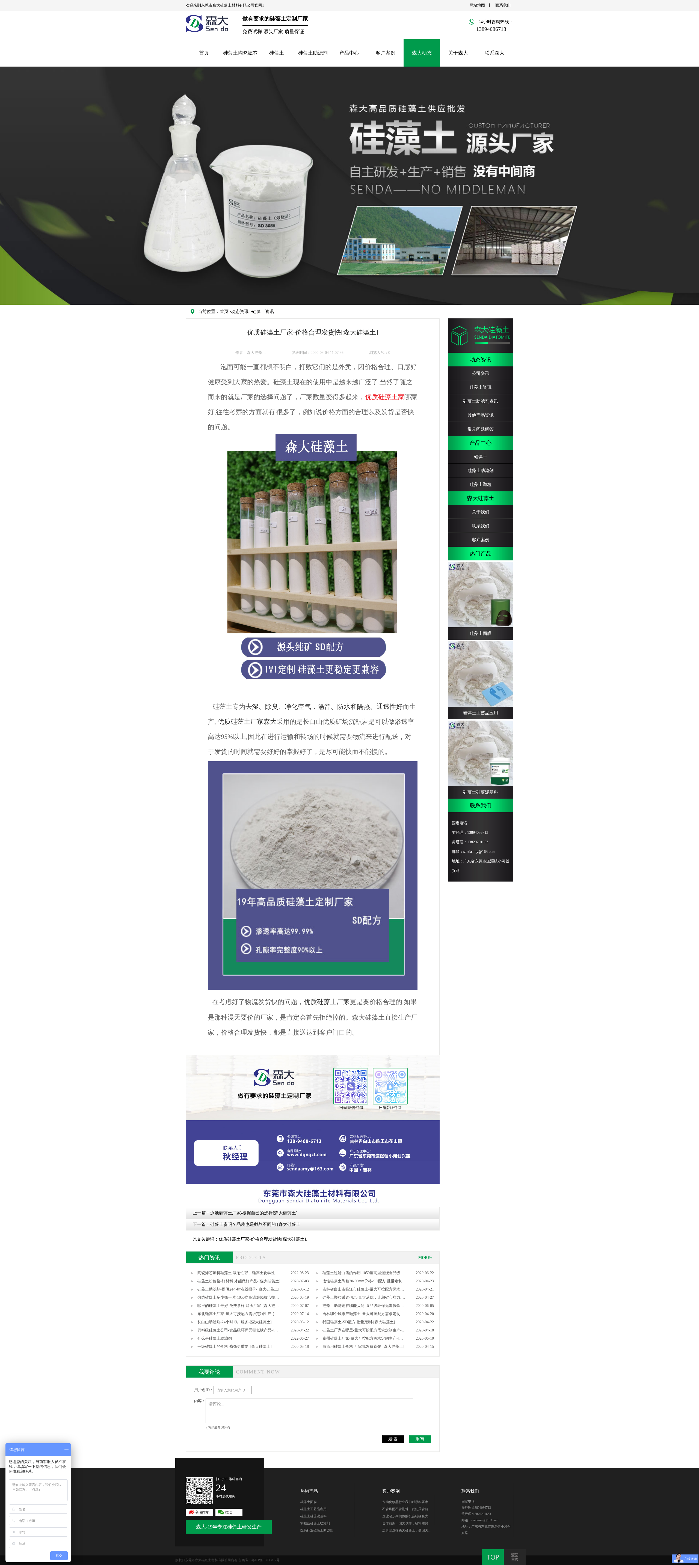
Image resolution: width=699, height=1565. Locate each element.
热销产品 (309, 1491)
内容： (200, 1401)
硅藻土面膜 (308, 1502)
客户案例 (385, 53)
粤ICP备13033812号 (265, 1560)
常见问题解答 (480, 429)
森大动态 (422, 53)
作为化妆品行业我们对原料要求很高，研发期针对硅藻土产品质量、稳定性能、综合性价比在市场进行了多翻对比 (406, 1503)
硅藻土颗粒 (480, 484)
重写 (420, 1439)
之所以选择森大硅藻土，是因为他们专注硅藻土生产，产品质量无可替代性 (406, 1531)
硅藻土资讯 (263, 311)
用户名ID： (204, 1390)
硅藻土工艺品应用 (313, 1509)
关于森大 (458, 53)
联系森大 (494, 53)
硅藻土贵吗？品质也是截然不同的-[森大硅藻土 (255, 1224)
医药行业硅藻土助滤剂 (316, 1530)
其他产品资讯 (480, 415)
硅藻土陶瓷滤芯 (240, 53)
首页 (204, 53)
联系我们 (503, 5)
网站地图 (477, 5)
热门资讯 (209, 1258)
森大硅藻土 (480, 498)
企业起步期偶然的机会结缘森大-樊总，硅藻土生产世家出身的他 (405, 1517)
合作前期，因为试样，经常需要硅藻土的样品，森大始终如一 (406, 1524)
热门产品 (480, 554)
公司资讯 (480, 373)
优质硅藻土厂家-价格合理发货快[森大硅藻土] (262, 1239)
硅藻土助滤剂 (313, 53)
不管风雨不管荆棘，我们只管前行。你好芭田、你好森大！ (405, 1510)
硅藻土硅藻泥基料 (313, 1516)
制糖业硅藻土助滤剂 (315, 1523)
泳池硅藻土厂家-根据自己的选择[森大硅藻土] (253, 1213)
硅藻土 (276, 53)
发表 (393, 1439)
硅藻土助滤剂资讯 (480, 401)
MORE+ (425, 1258)
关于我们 (480, 512)
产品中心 (349, 53)
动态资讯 (239, 311)
